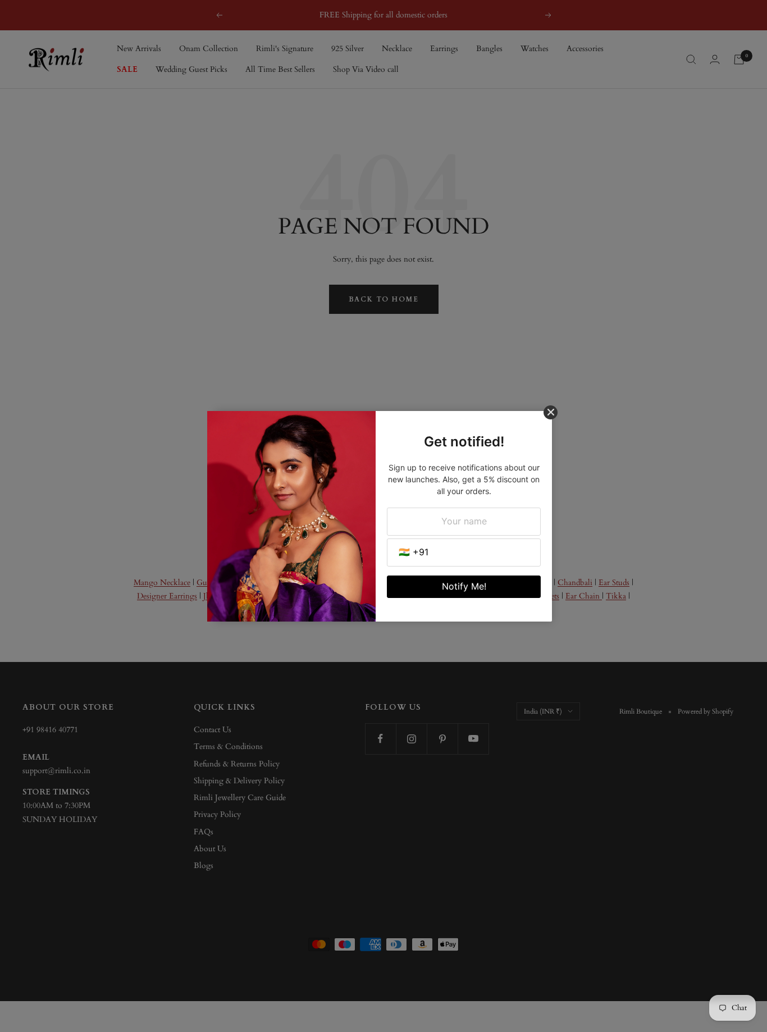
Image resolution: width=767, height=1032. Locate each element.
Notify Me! (464, 586)
